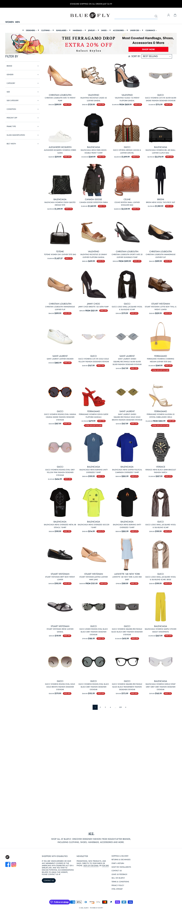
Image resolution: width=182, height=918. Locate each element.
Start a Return (118, 863)
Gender (10, 74)
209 (120, 707)
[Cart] (175, 15)
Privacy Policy (118, 885)
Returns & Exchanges (121, 860)
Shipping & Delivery (120, 856)
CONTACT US (49, 880)
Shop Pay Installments (121, 867)
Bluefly (86, 908)
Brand (9, 66)
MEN (17, 22)
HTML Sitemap (117, 889)
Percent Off (12, 117)
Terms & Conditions (120, 882)
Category (11, 83)
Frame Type (11, 126)
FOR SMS (105, 865)
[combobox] (136, 16)
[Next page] (125, 707)
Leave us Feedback (119, 874)
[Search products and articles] (156, 16)
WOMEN (9, 22)
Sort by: (136, 56)
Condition (11, 109)
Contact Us (117, 871)
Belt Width (11, 143)
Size (8, 92)
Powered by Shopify (96, 908)
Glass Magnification (16, 135)
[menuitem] (31, 30)
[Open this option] (60, 76)
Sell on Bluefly (118, 878)
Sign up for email (91, 865)
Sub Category (13, 100)
